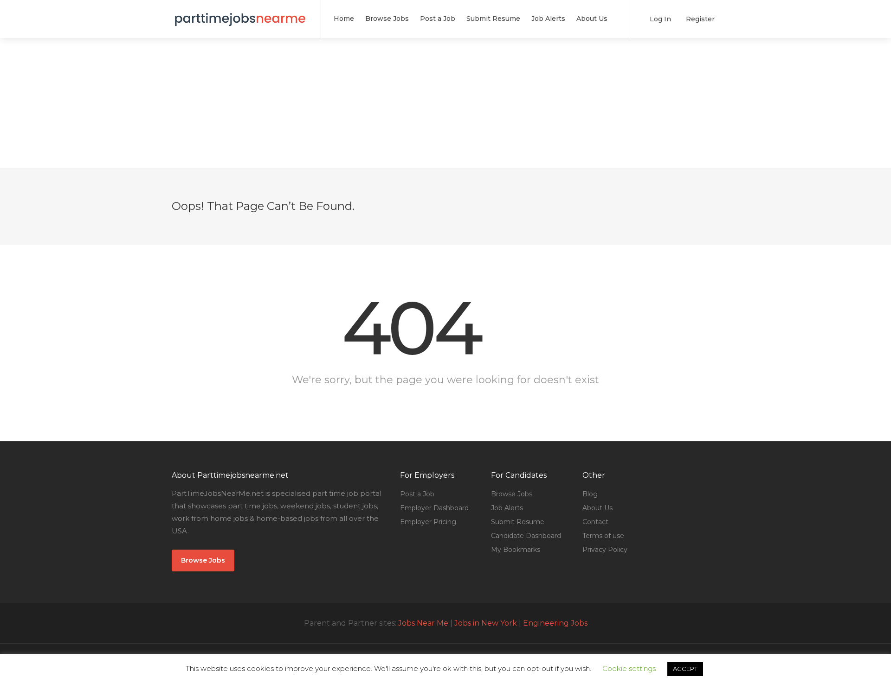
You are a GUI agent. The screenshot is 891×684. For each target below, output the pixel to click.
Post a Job (437, 18)
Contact (595, 522)
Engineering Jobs (555, 623)
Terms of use (603, 536)
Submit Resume (493, 18)
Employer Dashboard (434, 508)
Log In (659, 19)
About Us (591, 18)
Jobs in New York (485, 623)
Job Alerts (548, 18)
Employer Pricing (428, 522)
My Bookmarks (515, 549)
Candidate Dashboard (526, 536)
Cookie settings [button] (629, 668)
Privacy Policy (604, 549)
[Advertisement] (445, 103)
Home (344, 18)
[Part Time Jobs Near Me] (240, 13)
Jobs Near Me (423, 623)
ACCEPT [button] (685, 668)
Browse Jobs (387, 18)
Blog (590, 494)
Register (699, 19)
